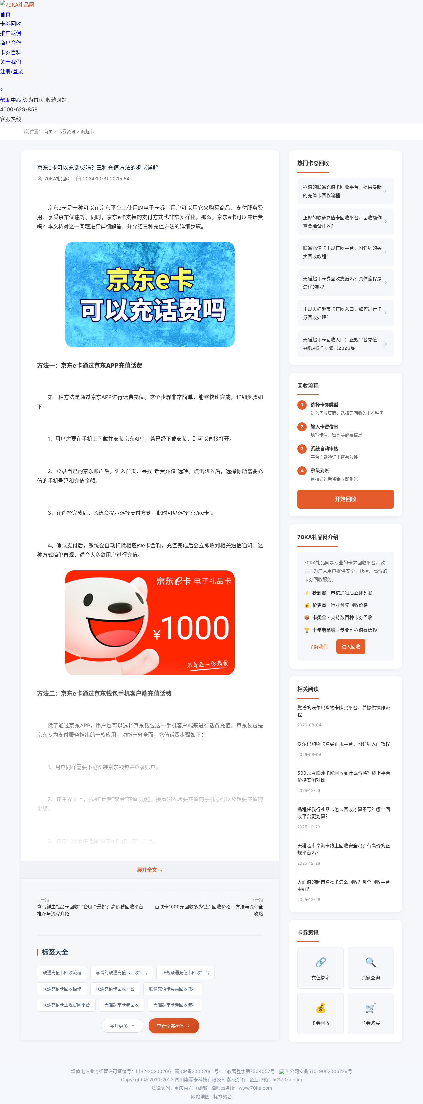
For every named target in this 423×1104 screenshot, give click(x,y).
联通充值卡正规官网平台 (66, 1004)
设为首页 (33, 100)
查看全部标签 (170, 1026)
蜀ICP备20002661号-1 (199, 1071)
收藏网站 (56, 100)
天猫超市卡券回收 (121, 1004)
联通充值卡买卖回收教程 (172, 988)
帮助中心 (10, 100)
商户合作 (10, 42)
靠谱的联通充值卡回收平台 (121, 972)
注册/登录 (11, 71)
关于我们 (10, 62)
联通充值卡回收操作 (62, 988)
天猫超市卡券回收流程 (174, 1004)
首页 (5, 14)
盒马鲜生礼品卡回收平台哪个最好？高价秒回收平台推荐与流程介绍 (90, 910)
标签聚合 (222, 1096)
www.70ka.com (255, 1088)
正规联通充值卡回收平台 (185, 972)
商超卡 (87, 131)
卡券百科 (10, 52)
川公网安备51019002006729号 (318, 1071)
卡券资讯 (66, 131)
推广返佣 (10, 33)
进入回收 (351, 646)
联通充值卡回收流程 (62, 972)
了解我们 (318, 646)
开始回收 (345, 499)
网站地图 (200, 1096)
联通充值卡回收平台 (115, 988)
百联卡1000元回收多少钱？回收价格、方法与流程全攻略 (209, 910)
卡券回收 (10, 23)
